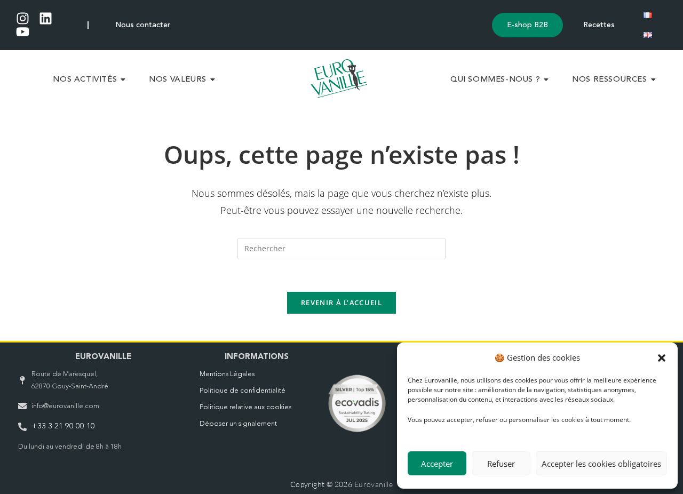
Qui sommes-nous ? (495, 80)
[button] (661, 358)
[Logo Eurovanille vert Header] (339, 78)
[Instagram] (22, 18)
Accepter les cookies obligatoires (601, 463)
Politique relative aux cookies (245, 407)
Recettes (599, 25)
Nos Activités (85, 80)
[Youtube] (22, 31)
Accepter (437, 463)
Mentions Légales (227, 374)
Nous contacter (142, 25)
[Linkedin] (45, 18)
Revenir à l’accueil (341, 302)
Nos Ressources (609, 80)
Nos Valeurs (178, 80)
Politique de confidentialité (242, 390)
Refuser (501, 463)
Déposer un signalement (238, 423)
